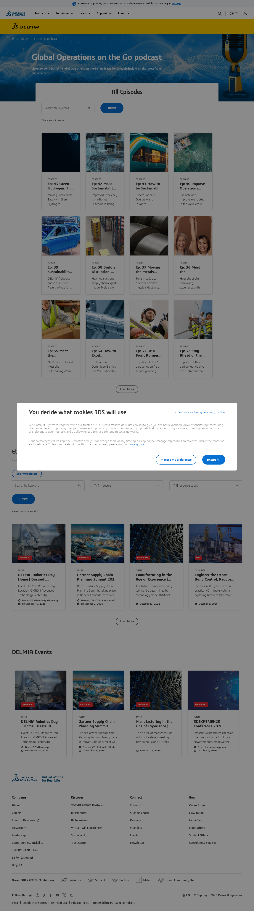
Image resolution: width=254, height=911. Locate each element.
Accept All (213, 459)
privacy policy (137, 444)
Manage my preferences (176, 459)
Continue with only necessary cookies (201, 412)
